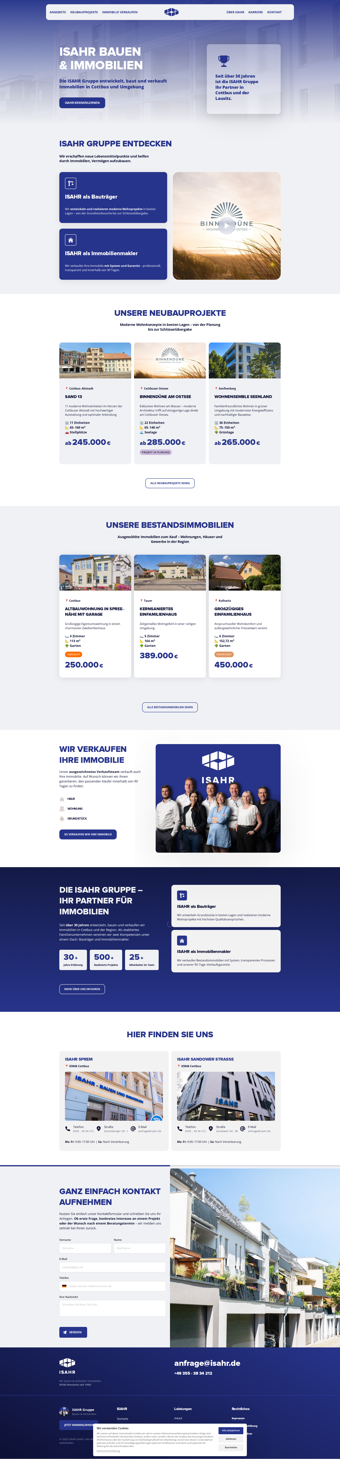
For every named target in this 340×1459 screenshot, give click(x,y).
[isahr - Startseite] (171, 12)
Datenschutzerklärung (108, 1451)
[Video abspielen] (226, 225)
